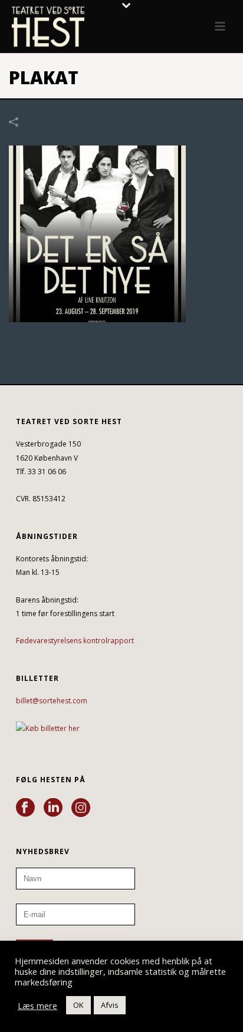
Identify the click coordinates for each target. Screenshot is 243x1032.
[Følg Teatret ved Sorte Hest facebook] (25, 808)
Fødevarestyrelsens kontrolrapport (75, 641)
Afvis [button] (110, 1005)
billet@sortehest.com (51, 701)
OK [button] (78, 1005)
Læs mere (37, 1005)
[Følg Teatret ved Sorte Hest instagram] (80, 808)
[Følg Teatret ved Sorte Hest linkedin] (53, 808)
